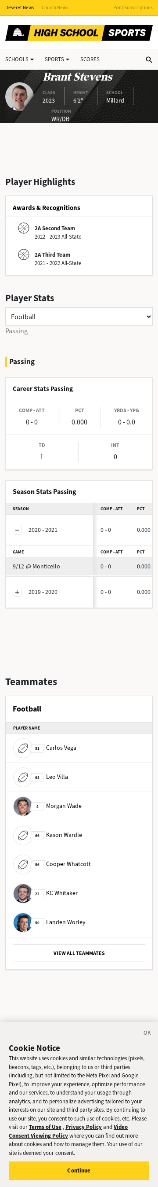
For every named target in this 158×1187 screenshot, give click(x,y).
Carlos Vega (55, 748)
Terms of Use (45, 1127)
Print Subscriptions (133, 7)
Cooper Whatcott (63, 864)
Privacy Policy (83, 1127)
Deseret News (19, 7)
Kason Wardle (58, 835)
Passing (16, 330)
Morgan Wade (59, 806)
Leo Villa (51, 777)
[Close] (147, 1034)
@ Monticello (36, 566)
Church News (55, 7)
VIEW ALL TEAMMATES (79, 953)
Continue (78, 1170)
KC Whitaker (56, 893)
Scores (90, 59)
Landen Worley (60, 922)
